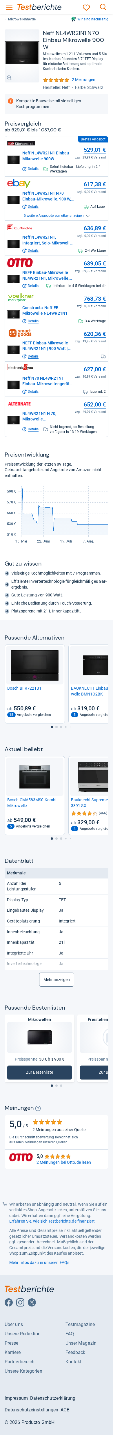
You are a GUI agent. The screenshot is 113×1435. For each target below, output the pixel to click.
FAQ (69, 1334)
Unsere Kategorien (23, 1371)
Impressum (16, 1398)
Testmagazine (80, 1324)
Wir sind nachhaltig (92, 19)
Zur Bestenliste (44, 1073)
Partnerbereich (19, 1361)
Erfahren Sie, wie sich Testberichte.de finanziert (52, 1221)
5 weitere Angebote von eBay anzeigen (54, 216)
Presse (12, 1343)
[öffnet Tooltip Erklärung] (38, 1108)
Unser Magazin (80, 1343)
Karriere (13, 1352)
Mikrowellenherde (22, 19)
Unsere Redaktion (23, 1334)
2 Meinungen (69, 80)
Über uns (14, 1324)
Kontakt (73, 1361)
